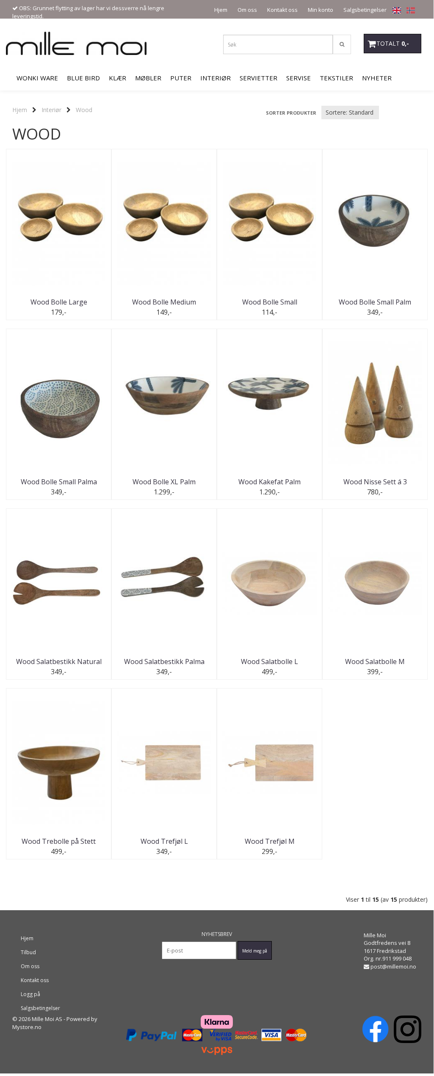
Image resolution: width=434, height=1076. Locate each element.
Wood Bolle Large (58, 302)
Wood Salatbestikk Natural (59, 661)
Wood (84, 110)
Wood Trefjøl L (164, 841)
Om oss (247, 10)
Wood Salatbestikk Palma (164, 661)
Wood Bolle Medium (164, 302)
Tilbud (28, 952)
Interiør (51, 110)
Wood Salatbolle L (269, 661)
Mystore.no (26, 1027)
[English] (394, 10)
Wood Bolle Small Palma (59, 481)
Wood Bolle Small (269, 302)
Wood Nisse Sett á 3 (375, 481)
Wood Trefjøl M (270, 841)
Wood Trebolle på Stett (59, 841)
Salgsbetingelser (365, 10)
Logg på (30, 994)
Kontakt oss (282, 10)
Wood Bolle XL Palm (164, 481)
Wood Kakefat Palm (269, 481)
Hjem (220, 10)
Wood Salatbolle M (375, 661)
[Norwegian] (408, 10)
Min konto (320, 10)
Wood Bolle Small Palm (375, 302)
